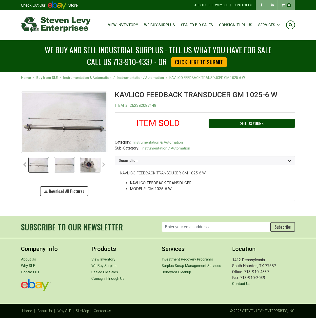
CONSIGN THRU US (235, 25)
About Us (202, 5)
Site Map (82, 311)
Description (128, 161)
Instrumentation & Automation (87, 78)
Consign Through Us (107, 278)
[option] (64, 124)
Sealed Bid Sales (197, 25)
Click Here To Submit (199, 62)
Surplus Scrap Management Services (191, 265)
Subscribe (283, 227)
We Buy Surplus (159, 25)
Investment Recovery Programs (187, 259)
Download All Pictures (66, 191)
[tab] (205, 160)
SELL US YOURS (251, 123)
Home (26, 78)
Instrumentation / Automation (140, 78)
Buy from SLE (47, 78)
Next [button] (103, 164)
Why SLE (221, 5)
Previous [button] (24, 164)
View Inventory (123, 25)
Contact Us (243, 5)
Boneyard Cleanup (176, 272)
